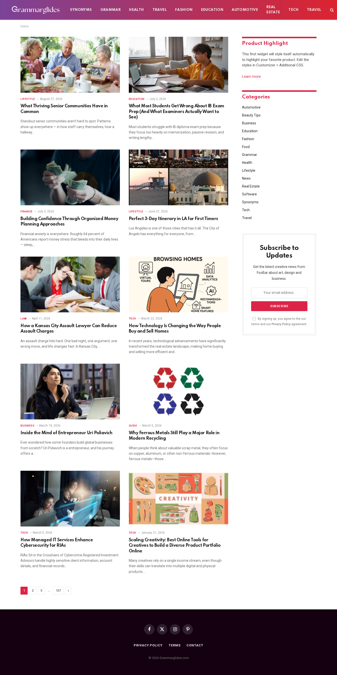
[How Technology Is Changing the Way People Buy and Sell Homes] (178, 285)
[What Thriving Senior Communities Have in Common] (70, 65)
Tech (293, 10)
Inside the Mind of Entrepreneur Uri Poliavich (66, 433)
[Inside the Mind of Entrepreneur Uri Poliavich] (70, 392)
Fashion (184, 10)
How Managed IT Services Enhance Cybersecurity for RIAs (56, 543)
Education (212, 10)
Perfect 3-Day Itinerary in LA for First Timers (173, 219)
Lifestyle (27, 99)
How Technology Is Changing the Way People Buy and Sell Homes (175, 329)
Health (136, 10)
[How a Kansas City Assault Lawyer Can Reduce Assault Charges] (70, 285)
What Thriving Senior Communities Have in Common (64, 109)
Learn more (251, 76)
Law (23, 318)
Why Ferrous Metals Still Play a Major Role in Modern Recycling (174, 436)
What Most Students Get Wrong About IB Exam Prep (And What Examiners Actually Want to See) (176, 111)
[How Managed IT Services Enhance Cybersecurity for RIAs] (70, 499)
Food (246, 147)
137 (58, 590)
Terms (175, 645)
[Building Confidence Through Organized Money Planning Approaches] (70, 178)
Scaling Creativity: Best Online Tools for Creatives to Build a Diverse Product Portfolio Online (175, 545)
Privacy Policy (281, 324)
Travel (159, 10)
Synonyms (81, 10)
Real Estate (273, 9)
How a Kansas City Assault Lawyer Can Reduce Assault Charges (68, 329)
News (246, 178)
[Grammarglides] (34, 10)
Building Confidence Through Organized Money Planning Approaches (69, 221)
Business (27, 425)
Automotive (245, 10)
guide (133, 425)
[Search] (331, 10)
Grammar (110, 10)
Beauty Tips (251, 115)
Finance (26, 211)
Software (249, 194)
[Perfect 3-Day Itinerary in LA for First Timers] (178, 178)
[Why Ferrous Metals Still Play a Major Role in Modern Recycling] (178, 392)
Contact (195, 645)
